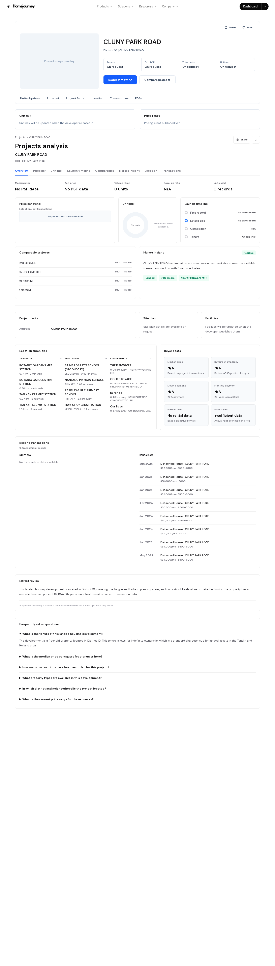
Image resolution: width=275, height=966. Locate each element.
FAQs (138, 98)
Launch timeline (78, 170)
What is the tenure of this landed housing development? (62, 634)
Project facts (75, 98)
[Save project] (256, 140)
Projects (20, 137)
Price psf (53, 98)
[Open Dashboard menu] (265, 6)
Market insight (129, 170)
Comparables (104, 170)
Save (249, 27)
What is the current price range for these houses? (58, 699)
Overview (21, 170)
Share (232, 27)
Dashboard (250, 6)
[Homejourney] (20, 6)
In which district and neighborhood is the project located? (64, 688)
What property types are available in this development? (62, 678)
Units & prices (30, 98)
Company (168, 6)
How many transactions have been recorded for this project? (65, 667)
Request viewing (120, 80)
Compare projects (157, 80)
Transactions (119, 98)
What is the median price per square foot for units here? (62, 656)
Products (103, 6)
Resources (146, 6)
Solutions (124, 6)
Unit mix (56, 170)
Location (97, 98)
